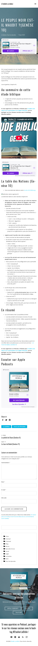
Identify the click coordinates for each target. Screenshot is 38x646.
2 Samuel (8, 541)
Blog (7, 544)
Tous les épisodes (11, 35)
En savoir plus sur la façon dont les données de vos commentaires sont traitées (18, 516)
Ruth (7, 559)
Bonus (7, 546)
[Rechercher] (34, 527)
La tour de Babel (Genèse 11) (10, 444)
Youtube (19, 612)
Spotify (27, 608)
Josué (7, 551)
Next (3, 442)
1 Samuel (8, 539)
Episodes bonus (10, 549)
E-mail (3, 490)
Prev (4, 435)
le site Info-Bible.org (29, 190)
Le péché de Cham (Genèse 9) (11, 437)
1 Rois (7, 536)
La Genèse (4, 35)
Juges (7, 554)
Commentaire (5, 462)
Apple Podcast (12, 608)
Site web (3, 498)
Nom (3, 482)
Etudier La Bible (7, 4)
